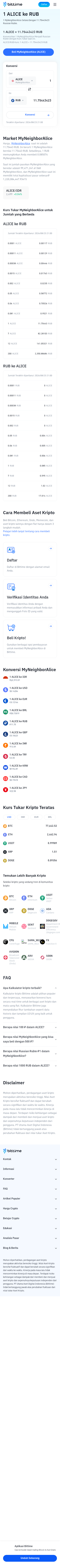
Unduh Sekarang (30, 1558)
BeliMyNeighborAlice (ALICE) (28, 52)
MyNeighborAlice (20, 143)
